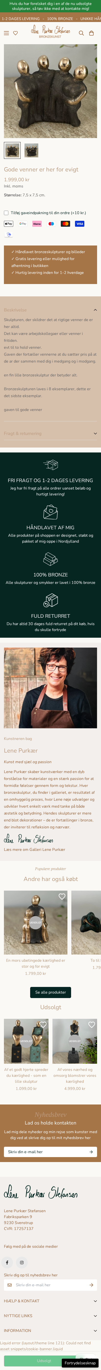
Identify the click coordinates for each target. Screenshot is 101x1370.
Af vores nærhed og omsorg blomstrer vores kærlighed (74, 1075)
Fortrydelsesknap (80, 1363)
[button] (91, 33)
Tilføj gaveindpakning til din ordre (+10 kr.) (48, 213)
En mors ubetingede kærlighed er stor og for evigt (35, 963)
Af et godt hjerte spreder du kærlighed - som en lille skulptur (26, 1075)
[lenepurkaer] (50, 33)
